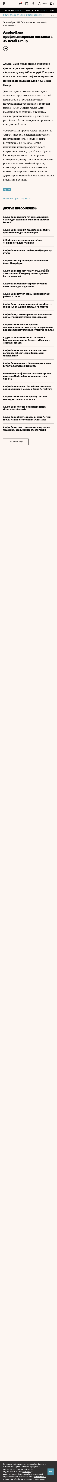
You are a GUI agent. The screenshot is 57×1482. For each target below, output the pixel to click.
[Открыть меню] (52, 4)
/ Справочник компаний (33, 22)
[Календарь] (20, 3)
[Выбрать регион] (33, 3)
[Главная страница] (4, 3)
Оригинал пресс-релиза (16, 198)
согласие (26, 1472)
